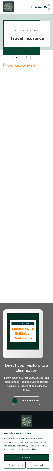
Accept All (26, 457)
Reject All (38, 465)
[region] (26, 450)
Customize (13, 465)
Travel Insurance (27, 38)
